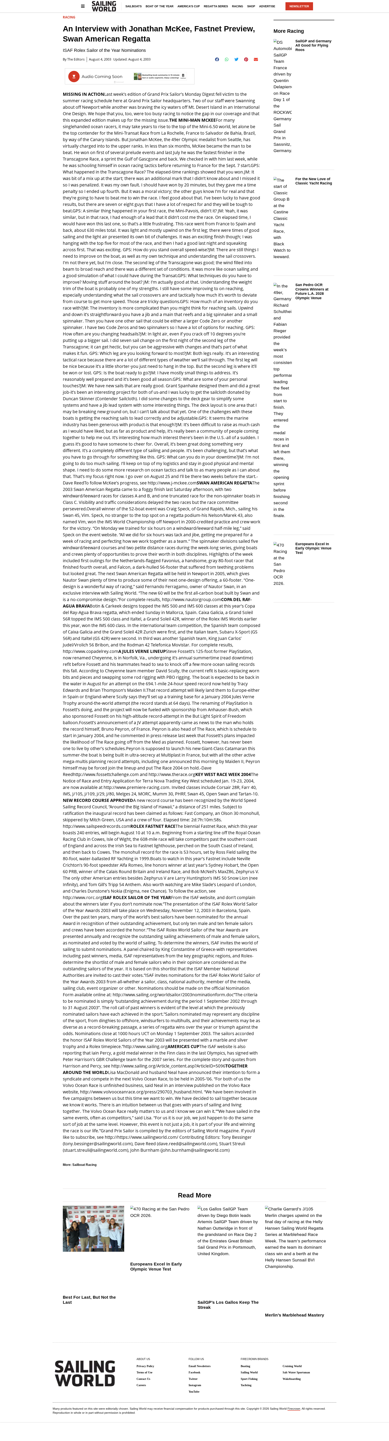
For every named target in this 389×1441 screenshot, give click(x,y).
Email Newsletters (200, 1366)
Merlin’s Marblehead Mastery (294, 1315)
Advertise (267, 6)
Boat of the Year (159, 6)
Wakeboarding (292, 1378)
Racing (237, 6)
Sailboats (133, 6)
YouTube (194, 1391)
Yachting (246, 1385)
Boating (245, 1366)
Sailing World (249, 1372)
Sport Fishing (249, 1378)
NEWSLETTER (299, 6)
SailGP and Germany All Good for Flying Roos (313, 45)
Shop (251, 6)
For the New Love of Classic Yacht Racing (313, 181)
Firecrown (293, 1408)
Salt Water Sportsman (296, 1372)
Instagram (195, 1385)
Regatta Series (216, 6)
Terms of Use (144, 1372)
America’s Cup (188, 6)
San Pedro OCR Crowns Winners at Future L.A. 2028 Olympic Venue (311, 291)
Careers (141, 1385)
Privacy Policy (145, 1366)
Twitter (193, 1378)
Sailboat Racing (84, 1164)
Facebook (194, 1372)
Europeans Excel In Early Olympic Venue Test (313, 548)
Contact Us (143, 1378)
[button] (217, 59)
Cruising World (292, 1366)
